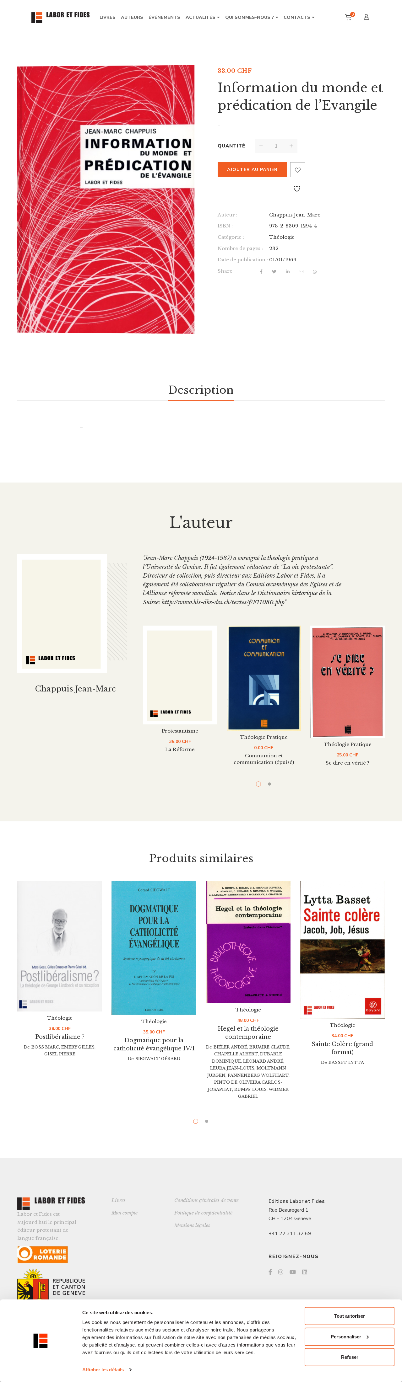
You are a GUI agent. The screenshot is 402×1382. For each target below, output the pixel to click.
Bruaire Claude (269, 1047)
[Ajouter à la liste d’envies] (297, 169)
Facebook (270, 1272)
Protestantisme (180, 731)
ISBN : (225, 226)
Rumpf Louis (250, 1089)
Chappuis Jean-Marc (294, 215)
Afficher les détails (103, 1369)
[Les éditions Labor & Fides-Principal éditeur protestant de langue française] (60, 17)
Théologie (282, 237)
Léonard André (263, 1061)
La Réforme (180, 749)
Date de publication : (243, 260)
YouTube (293, 1272)
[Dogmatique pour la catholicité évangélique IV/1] (153, 948)
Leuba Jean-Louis (232, 1068)
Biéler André (230, 1047)
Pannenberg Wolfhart (258, 1075)
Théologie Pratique (264, 737)
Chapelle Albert (236, 1054)
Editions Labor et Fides (297, 1201)
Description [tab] (201, 390)
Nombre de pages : (240, 248)
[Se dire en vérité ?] (347, 682)
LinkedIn (304, 1272)
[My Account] (367, 18)
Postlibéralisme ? (59, 1036)
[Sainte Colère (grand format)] (342, 950)
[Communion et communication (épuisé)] (264, 678)
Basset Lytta (346, 1062)
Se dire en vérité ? (347, 763)
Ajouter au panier (252, 170)
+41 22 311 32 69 (290, 1233)
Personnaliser (346, 1336)
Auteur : (227, 215)
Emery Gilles (78, 1047)
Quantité (231, 146)
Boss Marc (45, 1047)
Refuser (349, 1357)
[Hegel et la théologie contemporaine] (248, 942)
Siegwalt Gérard (157, 1058)
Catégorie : (231, 237)
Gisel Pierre (59, 1054)
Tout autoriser (349, 1316)
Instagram (280, 1272)
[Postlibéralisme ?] (59, 946)
